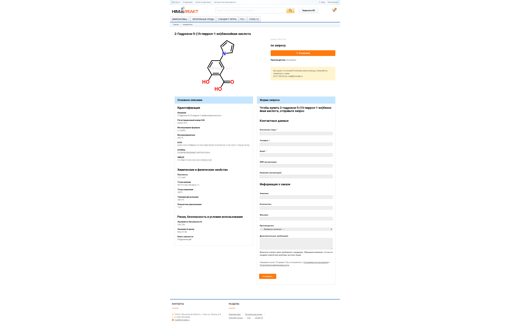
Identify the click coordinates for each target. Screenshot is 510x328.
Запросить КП (308, 10)
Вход (323, 2)
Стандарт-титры (227, 19)
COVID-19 (254, 19)
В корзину (304, 53)
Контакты (176, 2)
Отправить (268, 276)
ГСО (242, 19)
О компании (187, 2)
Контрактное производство (225, 2)
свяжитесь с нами (281, 73)
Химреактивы (179, 19)
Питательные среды (203, 19)
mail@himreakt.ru (295, 76)
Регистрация (333, 2)
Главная (176, 24)
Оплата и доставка (203, 2)
